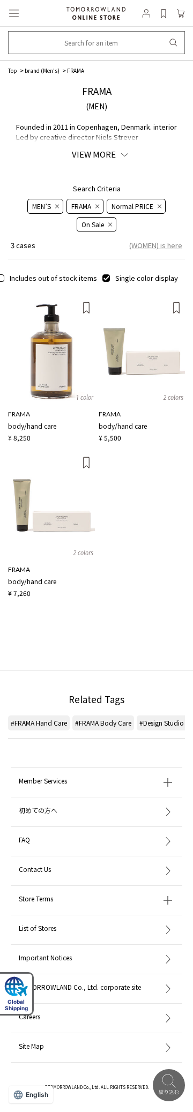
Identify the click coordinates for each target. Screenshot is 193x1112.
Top (12, 70)
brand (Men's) (42, 70)
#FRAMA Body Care (103, 722)
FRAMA (75, 70)
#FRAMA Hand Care (39, 722)
